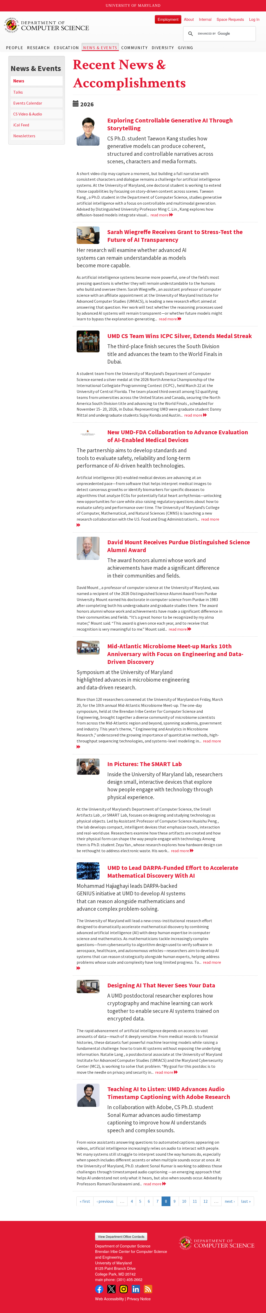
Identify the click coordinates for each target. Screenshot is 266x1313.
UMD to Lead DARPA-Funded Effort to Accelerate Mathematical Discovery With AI (172, 871)
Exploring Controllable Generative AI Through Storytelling (170, 124)
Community (134, 47)
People (14, 47)
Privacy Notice (139, 1298)
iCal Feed (21, 124)
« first (85, 1201)
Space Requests (230, 19)
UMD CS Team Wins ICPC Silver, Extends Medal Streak (179, 336)
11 (195, 1201)
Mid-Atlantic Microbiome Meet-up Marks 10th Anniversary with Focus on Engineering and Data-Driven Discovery (175, 654)
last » (246, 1201)
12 (205, 1201)
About (189, 19)
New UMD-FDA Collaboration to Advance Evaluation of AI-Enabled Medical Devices (177, 436)
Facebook (99, 1289)
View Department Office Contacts (121, 1236)
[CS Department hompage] (216, 1241)
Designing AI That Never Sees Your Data (161, 985)
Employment (168, 19)
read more (159, 214)
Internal (205, 19)
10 (184, 1201)
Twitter (111, 1289)
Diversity (163, 47)
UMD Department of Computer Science (47, 25)
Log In (254, 19)
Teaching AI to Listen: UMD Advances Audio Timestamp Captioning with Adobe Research (168, 1093)
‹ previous (105, 1201)
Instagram (123, 1289)
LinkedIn (136, 1289)
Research (38, 47)
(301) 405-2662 (129, 1279)
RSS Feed (148, 1289)
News (18, 81)
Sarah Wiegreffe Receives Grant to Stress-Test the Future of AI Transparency (175, 236)
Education (66, 47)
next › (230, 1201)
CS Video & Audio (27, 114)
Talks (18, 92)
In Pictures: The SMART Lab (144, 764)
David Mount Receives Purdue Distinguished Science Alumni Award (178, 546)
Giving (185, 47)
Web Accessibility (109, 1298)
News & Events (100, 47)
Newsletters (24, 135)
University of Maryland (133, 6)
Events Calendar (27, 103)
